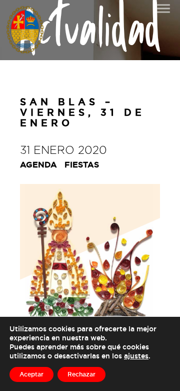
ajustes (136, 355)
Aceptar (32, 374)
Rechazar (82, 374)
